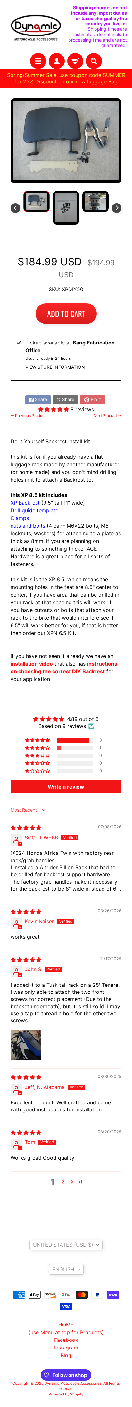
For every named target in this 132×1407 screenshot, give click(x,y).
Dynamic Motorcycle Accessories (73, 1383)
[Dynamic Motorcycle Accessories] (35, 26)
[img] (26, 827)
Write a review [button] (66, 787)
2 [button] (62, 1182)
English (63, 1269)
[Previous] (15, 208)
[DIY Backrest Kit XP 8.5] (36, 201)
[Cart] (75, 61)
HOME (66, 1324)
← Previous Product (28, 415)
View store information (55, 367)
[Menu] (38, 61)
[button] (54, 409)
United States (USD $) (63, 1244)
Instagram (66, 1347)
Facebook (66, 1340)
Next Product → (107, 415)
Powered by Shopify (66, 1394)
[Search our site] (94, 61)
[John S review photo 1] (26, 1044)
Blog (66, 1355)
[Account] (57, 61)
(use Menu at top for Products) (66, 1332)
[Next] (116, 208)
